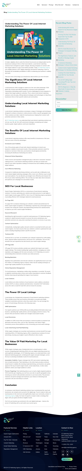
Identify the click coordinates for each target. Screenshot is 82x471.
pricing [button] (51, 5)
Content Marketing (9, 443)
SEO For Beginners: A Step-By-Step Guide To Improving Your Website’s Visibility (67, 89)
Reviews (25, 443)
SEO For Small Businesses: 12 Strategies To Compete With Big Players (67, 51)
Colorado (55, 434)
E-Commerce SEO (28, 446)
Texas (46, 437)
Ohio (45, 446)
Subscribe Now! (66, 110)
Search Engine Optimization (11, 434)
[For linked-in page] (67, 451)
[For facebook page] (63, 451)
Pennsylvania (56, 440)
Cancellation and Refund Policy (56, 466)
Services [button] (44, 5)
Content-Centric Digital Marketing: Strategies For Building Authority (67, 69)
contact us (76, 5)
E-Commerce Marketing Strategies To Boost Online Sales (67, 64)
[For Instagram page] (67, 454)
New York (55, 437)
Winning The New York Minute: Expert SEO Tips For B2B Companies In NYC (67, 37)
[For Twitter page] (71, 451)
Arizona (38, 449)
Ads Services (26, 452)
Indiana (38, 452)
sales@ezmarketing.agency (69, 447)
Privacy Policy (73, 466)
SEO (38, 5)
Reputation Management (11, 449)
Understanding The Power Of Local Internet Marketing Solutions (66, 44)
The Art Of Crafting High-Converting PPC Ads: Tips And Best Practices (66, 82)
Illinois (54, 443)
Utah (37, 446)
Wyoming (55, 446)
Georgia (46, 443)
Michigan (46, 440)
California (46, 434)
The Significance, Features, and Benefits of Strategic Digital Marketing (67, 58)
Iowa (45, 449)
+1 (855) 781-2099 (67, 444)
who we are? (59, 5)
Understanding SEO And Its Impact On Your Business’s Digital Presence (67, 30)
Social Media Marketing (10, 446)
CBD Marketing (27, 449)
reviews (67, 5)
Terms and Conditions (71, 469)
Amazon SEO (7, 437)
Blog (5, 12)
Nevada (38, 434)
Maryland (38, 437)
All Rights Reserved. (27, 468)
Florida (38, 440)
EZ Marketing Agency (14, 468)
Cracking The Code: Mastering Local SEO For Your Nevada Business (66, 75)
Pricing (25, 434)
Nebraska (55, 449)
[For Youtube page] (63, 454)
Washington (39, 443)
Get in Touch (67, 459)
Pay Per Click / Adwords (10, 440)
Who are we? (27, 437)
